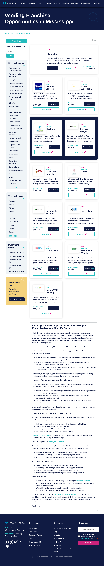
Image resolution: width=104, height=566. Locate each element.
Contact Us (33, 532)
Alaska (11, 204)
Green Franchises (15, 112)
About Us (74, 3)
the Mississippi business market (65, 495)
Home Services (14, 122)
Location (40, 3)
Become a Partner (35, 535)
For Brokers (96, 4)
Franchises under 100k (15, 261)
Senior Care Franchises (13, 162)
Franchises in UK (35, 545)
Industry (31, 3)
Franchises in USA (35, 542)
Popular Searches (62, 3)
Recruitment (13, 151)
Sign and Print (14, 167)
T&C (30, 539)
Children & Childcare (16, 87)
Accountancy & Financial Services (15, 69)
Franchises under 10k (16, 253)
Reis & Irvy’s (52, 251)
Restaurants (13, 154)
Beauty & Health (15, 80)
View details (51, 68)
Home (7, 33)
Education (12, 103)
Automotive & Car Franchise (15, 75)
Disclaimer (57, 545)
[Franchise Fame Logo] (14, 3)
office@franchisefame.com (14, 530)
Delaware (12, 225)
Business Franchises (16, 83)
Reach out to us (16, 299)
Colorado (12, 218)
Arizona (11, 208)
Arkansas (12, 211)
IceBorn (51, 129)
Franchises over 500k (16, 271)
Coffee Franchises (15, 94)
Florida (11, 229)
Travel (11, 174)
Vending (12, 177)
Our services (33, 528)
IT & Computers (14, 125)
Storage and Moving (16, 170)
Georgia (11, 232)
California (12, 215)
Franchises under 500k (15, 267)
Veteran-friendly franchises (15, 182)
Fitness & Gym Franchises (14, 108)
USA (12, 33)
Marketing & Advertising (13, 133)
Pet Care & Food (15, 138)
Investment (49, 3)
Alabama (12, 201)
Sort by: (94, 40)
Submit (88, 543)
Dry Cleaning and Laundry (15, 98)
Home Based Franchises (13, 117)
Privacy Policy (59, 539)
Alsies (84, 172)
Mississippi (20, 33)
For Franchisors (85, 4)
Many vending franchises (41, 435)
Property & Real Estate (14, 146)
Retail (11, 158)
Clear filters (16, 41)
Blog (55, 532)
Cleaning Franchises (16, 90)
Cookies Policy (59, 542)
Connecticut (13, 222)
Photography (13, 141)
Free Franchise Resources (63, 528)
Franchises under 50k (16, 256)
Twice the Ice (87, 211)
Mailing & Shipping (15, 129)
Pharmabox (52, 54)
